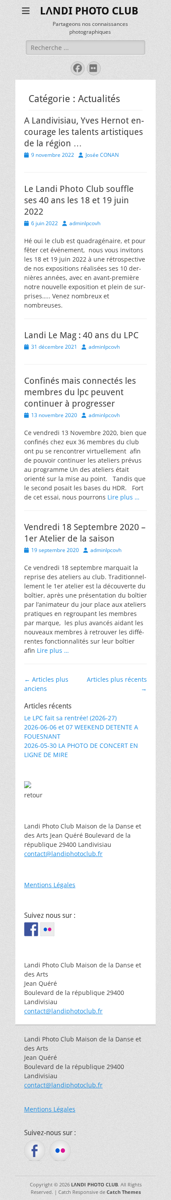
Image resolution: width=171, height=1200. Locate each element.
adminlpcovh (84, 223)
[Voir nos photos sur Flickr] (47, 929)
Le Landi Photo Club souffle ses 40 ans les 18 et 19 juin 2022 (79, 200)
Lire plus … (123, 497)
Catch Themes (124, 1192)
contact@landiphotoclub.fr (63, 854)
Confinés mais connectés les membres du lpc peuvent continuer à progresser (80, 392)
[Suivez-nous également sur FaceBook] (31, 929)
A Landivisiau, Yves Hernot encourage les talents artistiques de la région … (84, 132)
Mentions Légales (49, 885)
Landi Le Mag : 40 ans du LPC (81, 335)
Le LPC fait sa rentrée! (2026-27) (70, 718)
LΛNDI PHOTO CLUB (89, 11)
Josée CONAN (102, 155)
